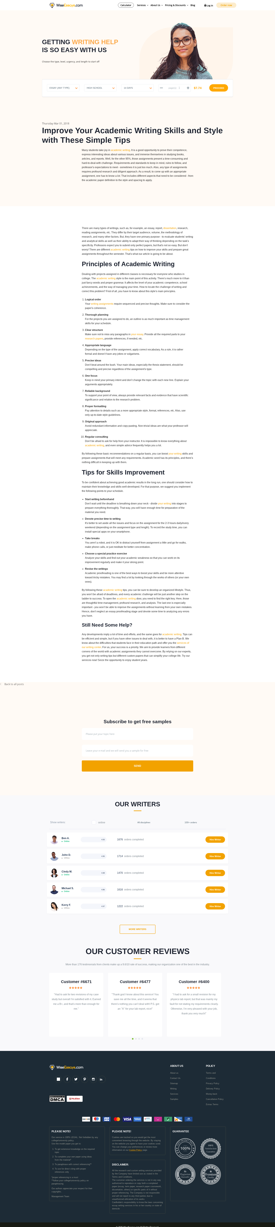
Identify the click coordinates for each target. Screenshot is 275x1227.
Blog (192, 5)
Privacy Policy (212, 1083)
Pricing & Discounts (175, 5)
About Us (155, 5)
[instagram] (93, 1079)
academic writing (120, 150)
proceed (218, 88)
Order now (226, 5)
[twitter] (75, 1079)
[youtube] (58, 1079)
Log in (210, 5)
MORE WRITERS (137, 929)
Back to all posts (14, 684)
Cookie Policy (135, 1150)
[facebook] (67, 1079)
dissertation (169, 228)
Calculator (125, 5)
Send (137, 766)
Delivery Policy (213, 1088)
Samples (174, 1099)
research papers (94, 338)
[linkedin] (102, 1079)
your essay (137, 334)
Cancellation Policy (215, 1099)
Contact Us (175, 1078)
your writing (175, 453)
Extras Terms (212, 1104)
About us (174, 1073)
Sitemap (174, 1083)
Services (141, 5)
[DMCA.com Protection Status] (58, 1099)
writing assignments (102, 303)
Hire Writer (215, 839)
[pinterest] (84, 1079)
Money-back (211, 1094)
